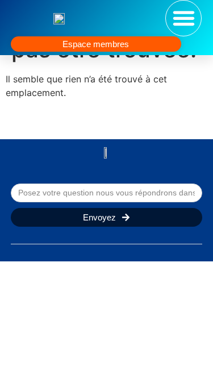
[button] (183, 18)
